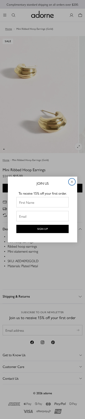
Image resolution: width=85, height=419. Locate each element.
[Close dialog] (71, 181)
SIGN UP (42, 228)
